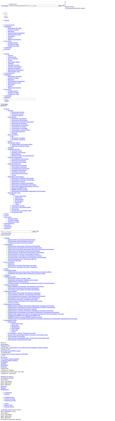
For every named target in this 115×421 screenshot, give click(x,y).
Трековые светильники (19, 152)
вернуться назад (8, 378)
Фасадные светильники (19, 160)
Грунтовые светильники (19, 162)
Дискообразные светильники (20, 168)
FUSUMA (4, 367)
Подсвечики (15, 209)
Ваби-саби (18, 202)
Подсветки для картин (18, 139)
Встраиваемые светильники (20, 125)
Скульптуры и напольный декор (21, 210)
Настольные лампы (14, 62)
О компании (8, 47)
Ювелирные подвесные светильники (23, 180)
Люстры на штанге (17, 115)
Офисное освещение (14, 68)
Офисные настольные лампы (20, 146)
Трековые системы (13, 65)
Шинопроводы (16, 154)
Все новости (4, 344)
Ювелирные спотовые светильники (22, 183)
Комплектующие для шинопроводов (23, 155)
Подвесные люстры (18, 113)
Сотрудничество (9, 25)
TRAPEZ (3, 363)
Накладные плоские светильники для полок (25, 186)
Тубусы (14, 175)
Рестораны (11, 36)
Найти (6, 101)
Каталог (6, 20)
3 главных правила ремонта (9, 360)
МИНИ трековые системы (20, 189)
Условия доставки (13, 44)
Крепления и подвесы (18, 181)
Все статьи (4, 357)
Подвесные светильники (19, 118)
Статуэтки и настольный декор (21, 207)
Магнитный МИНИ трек (19, 188)
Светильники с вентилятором (21, 130)
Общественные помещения (16, 33)
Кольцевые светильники (19, 170)
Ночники (14, 133)
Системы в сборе (17, 151)
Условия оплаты (13, 42)
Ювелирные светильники (16, 70)
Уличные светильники (15, 66)
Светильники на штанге (19, 126)
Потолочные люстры (18, 112)
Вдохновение (19, 201)
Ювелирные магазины (15, 28)
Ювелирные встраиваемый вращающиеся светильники (28, 191)
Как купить (7, 41)
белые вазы (18, 197)
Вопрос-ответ (8, 405)
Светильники (12, 57)
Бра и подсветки (13, 58)
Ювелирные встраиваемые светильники (24, 184)
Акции (6, 213)
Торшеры (11, 63)
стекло (17, 204)
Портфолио (7, 26)
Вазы (13, 194)
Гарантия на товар (13, 46)
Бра (13, 136)
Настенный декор (17, 212)
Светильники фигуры (18, 131)
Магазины (11, 31)
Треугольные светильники (20, 173)
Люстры (10, 55)
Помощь (3, 388)
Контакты (7, 49)
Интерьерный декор (14, 71)
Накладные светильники (19, 123)
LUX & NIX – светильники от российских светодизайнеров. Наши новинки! (24, 347)
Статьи (6, 403)
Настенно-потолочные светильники (23, 121)
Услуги (6, 215)
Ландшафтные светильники (20, 159)
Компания (4, 386)
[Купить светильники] (86, 8)
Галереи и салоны (13, 29)
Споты (10, 60)
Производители (9, 223)
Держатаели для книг (18, 205)
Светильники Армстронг (19, 167)
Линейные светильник (18, 172)
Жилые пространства (14, 39)
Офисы (10, 38)
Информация (5, 389)
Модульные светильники (19, 165)
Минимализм (19, 199)
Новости (7, 394)
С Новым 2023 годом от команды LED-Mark (14, 354)
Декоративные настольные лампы (22, 144)
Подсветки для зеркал (18, 138)
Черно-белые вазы (20, 196)
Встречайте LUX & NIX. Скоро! (10, 351)
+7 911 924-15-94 (70, 8)
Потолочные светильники (19, 120)
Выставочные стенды (14, 34)
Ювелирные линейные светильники (23, 178)
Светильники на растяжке (19, 128)
